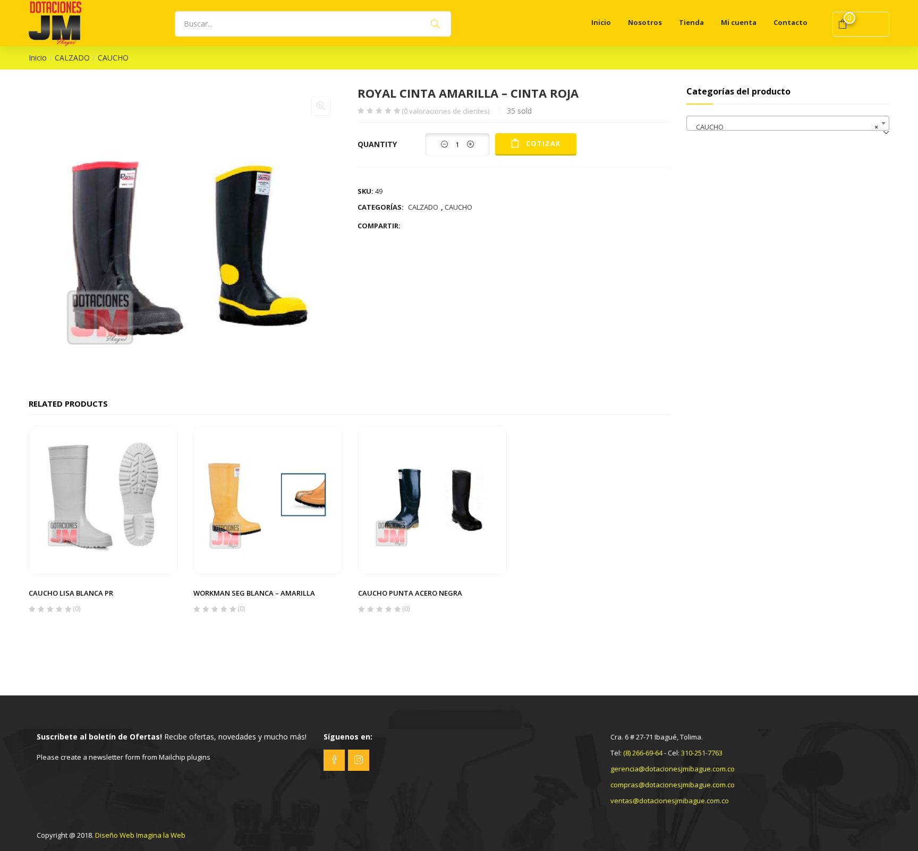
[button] (321, 106)
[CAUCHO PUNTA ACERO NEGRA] (432, 499)
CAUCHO (113, 58)
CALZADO (72, 58)
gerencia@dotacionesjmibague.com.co (672, 768)
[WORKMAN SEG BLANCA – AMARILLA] (268, 499)
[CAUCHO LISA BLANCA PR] (103, 499)
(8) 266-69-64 (642, 753)
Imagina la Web (160, 835)
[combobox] (788, 123)
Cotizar (543, 143)
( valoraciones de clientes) (445, 111)
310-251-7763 (701, 753)
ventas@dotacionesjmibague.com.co (669, 800)
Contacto (791, 22)
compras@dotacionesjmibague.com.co (672, 784)
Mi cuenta (738, 22)
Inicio (601, 22)
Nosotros (645, 22)
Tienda (691, 22)
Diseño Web (114, 835)
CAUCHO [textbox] (785, 127)
